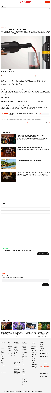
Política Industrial (24, 372)
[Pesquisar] (4, 2)
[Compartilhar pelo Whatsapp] (1, 71)
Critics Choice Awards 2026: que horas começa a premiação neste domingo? (17, 211)
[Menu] (1, 2)
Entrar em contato (43, 355)
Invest (2, 368)
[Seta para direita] (48, 9)
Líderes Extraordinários (25, 365)
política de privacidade (27, 391)
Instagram (42, 348)
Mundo (9, 342)
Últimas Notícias (2, 347)
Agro (33, 362)
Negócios (2, 370)
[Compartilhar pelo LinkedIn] (5, 71)
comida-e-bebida (20, 119)
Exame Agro (9, 351)
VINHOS (23, 8)
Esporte (9, 348)
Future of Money (9, 356)
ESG (1, 360)
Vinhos (40, 119)
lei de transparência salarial (37, 391)
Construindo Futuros (24, 357)
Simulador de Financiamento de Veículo (17, 372)
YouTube (41, 344)
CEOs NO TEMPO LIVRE (45, 8)
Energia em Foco (25, 359)
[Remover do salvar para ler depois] (13, 71)
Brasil (2, 354)
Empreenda (34, 364)
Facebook (41, 350)
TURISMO (28, 8)
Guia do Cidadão (15, 347)
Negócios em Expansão (24, 385)
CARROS (37, 8)
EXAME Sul (24, 352)
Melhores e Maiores (24, 379)
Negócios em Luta (24, 369)
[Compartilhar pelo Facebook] (3, 71)
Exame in (34, 350)
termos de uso (11, 391)
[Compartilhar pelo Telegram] (7, 71)
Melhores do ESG (24, 382)
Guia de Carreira (16, 356)
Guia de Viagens (4, 8)
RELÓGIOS (33, 8)
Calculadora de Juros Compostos (17, 368)
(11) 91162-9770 (44, 356)
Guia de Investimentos (17, 353)
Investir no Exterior (24, 362)
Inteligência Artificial (3, 366)
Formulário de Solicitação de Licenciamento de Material (45, 368)
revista (34, 346)
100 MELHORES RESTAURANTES (15, 8)
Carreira (2, 356)
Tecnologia (10, 353)
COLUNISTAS (3, 372)
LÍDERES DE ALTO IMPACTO (3, 351)
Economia (3, 358)
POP (9, 360)
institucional (6, 391)
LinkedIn (41, 346)
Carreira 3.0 (34, 352)
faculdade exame (34, 343)
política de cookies (18, 391)
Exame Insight (2, 363)
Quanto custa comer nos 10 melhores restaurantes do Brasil (14, 208)
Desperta (34, 354)
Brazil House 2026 (24, 350)
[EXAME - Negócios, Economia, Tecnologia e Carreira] (25, 2)
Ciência (9, 358)
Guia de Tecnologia (16, 350)
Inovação (26, 119)
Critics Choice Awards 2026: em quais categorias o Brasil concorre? (16, 205)
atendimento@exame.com (45, 361)
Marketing (10, 346)
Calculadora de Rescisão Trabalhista (17, 363)
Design (14, 119)
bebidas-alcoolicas (33, 119)
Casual (3, 6)
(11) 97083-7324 (44, 373)
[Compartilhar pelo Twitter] (9, 71)
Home (2, 27)
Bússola (23, 354)
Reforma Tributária (24, 347)
